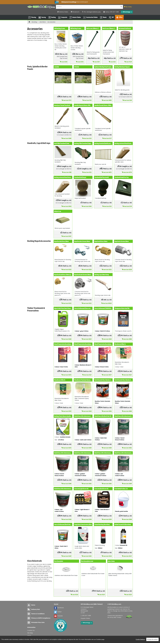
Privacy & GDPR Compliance (40, 618)
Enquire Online (85, 618)
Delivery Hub (35, 609)
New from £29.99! (39, 2)
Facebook (60, 607)
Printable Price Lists (38, 622)
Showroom (75, 12)
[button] (128, 7)
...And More (42, 22)
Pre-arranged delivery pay (92, 12)
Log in (29, 635)
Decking (34, 22)
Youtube (60, 616)
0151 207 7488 (86, 615)
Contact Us (30, 630)
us (127, 12)
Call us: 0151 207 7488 (112, 12)
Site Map (30, 633)
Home (33, 605)
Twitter (59, 612)
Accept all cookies (152, 639)
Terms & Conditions (38, 613)
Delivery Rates (63, 12)
